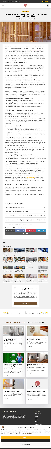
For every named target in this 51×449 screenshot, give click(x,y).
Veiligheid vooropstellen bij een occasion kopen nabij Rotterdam (43, 254)
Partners (36, 416)
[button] (49, 427)
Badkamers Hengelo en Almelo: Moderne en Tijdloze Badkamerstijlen (13, 339)
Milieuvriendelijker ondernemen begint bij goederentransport (18, 254)
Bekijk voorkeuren (26, 444)
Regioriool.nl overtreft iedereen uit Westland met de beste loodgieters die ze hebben (13, 366)
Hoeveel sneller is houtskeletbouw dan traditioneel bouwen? (25, 215)
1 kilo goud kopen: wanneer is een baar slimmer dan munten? (18, 280)
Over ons (36, 418)
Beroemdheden (38, 413)
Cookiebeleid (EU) (38, 424)
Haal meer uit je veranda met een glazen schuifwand (31, 262)
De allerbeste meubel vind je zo (36, 391)
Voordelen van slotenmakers (12, 391)
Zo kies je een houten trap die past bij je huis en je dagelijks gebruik (8, 254)
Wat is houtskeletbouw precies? (25, 207)
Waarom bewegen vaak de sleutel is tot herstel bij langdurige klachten (8, 280)
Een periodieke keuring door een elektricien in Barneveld (30, 254)
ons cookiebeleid (28, 433)
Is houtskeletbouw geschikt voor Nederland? (25, 224)
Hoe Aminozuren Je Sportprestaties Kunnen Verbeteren (42, 280)
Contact (36, 422)
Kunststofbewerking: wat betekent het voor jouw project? (43, 271)
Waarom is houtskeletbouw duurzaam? (25, 211)
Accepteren (25, 437)
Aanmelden (37, 421)
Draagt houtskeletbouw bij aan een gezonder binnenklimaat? (25, 220)
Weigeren (26, 440)
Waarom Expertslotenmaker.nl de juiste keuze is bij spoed (37, 338)
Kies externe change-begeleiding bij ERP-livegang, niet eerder (30, 280)
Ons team (36, 419)
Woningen (25, 11)
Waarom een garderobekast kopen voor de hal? (35, 365)
